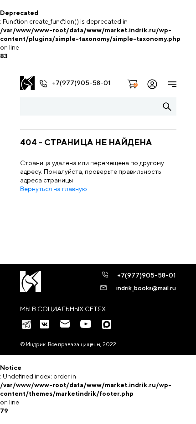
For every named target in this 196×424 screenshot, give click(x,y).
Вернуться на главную (53, 188)
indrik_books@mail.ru (146, 288)
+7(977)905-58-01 (81, 82)
